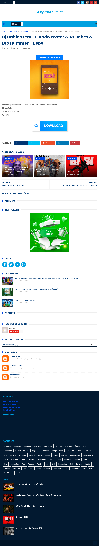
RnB (47, 464)
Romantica (62, 464)
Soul (30, 468)
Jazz (6, 460)
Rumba (79, 464)
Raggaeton (15, 464)
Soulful (38, 468)
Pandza (86, 460)
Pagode (77, 460)
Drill (5, 455)
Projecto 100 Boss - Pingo (25, 300)
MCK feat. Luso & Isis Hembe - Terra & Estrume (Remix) (36, 289)
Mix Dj (52, 460)
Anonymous (15, 375)
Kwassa (32, 460)
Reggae (31, 464)
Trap (84, 468)
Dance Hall (70, 451)
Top (66, 468)
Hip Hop (64, 455)
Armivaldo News (10, 401)
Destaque (88, 451)
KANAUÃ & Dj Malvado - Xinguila (30, 506)
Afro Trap (68, 446)
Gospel (47, 455)
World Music (8, 473)
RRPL (71, 464)
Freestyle (22, 455)
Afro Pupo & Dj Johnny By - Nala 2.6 (47, 170)
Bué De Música (9, 404)
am (84, 446)
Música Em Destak (11, 407)
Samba (87, 464)
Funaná (32, 455)
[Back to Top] (95, 543)
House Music (24, 32)
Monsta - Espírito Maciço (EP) (29, 528)
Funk (40, 455)
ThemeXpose (15, 543)
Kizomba (14, 460)
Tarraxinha (57, 468)
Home (4, 24)
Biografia (35, 451)
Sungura (47, 468)
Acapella (7, 446)
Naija (59, 460)
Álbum (77, 446)
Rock (53, 464)
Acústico (17, 446)
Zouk (18, 473)
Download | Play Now (49, 57)
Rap (23, 464)
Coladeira (45, 451)
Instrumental (88, 455)
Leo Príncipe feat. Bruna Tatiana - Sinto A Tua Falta (38, 495)
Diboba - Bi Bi (73, 172)
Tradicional (75, 468)
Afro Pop (59, 446)
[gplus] (95, 2)
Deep (80, 451)
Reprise (39, 464)
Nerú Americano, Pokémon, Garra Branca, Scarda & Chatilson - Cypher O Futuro (46, 278)
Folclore (13, 455)
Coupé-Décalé (57, 451)
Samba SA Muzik (10, 410)
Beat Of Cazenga (21, 451)
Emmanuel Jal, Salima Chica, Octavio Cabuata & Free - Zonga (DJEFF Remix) (16, 169)
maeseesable (16, 366)
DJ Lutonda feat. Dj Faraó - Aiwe (30, 484)
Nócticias (67, 460)
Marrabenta (42, 460)
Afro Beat (27, 446)
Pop (5, 464)
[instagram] (87, 2)
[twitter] (82, 2)
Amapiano (8, 451)
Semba (7, 468)
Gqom (55, 455)
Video (91, 468)
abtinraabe (15, 356)
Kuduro (23, 460)
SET (25, 468)
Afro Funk (37, 446)
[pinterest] (91, 2)
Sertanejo (16, 468)
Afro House (13, 32)
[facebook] (78, 2)
